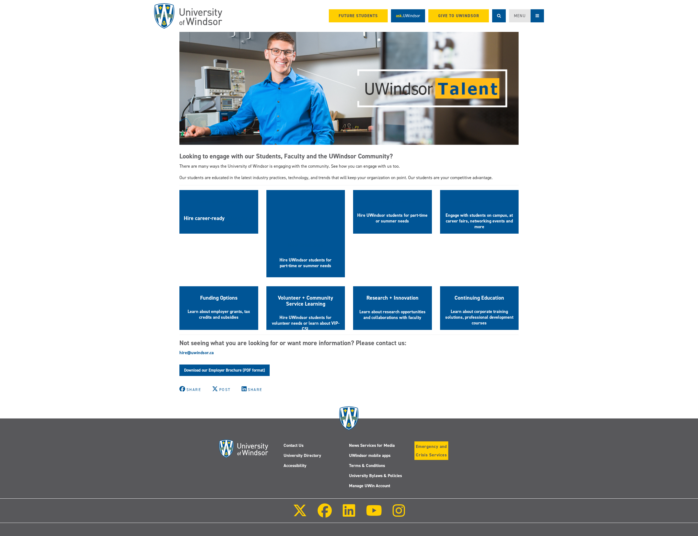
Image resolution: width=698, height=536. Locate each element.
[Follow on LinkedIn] (349, 514)
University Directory (302, 455)
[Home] (188, 16)
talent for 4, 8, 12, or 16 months (225, 221)
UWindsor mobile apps (369, 455)
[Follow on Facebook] (325, 514)
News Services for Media (372, 445)
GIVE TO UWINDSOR (458, 16)
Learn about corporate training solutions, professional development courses (479, 317)
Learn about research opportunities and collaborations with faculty (392, 314)
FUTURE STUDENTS (358, 16)
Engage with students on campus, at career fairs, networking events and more (479, 221)
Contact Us (293, 445)
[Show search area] (499, 15)
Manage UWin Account (369, 486)
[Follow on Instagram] (399, 514)
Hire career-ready (205, 218)
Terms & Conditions (367, 465)
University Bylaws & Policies (375, 475)
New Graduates (305, 245)
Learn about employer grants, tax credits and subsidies (219, 314)
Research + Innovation (392, 297)
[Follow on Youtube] (374, 514)
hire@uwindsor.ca (196, 353)
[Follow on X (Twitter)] (300, 514)
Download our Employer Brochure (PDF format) (224, 370)
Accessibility (295, 465)
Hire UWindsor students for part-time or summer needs (305, 263)
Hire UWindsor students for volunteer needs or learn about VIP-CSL (305, 323)
